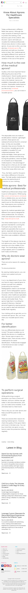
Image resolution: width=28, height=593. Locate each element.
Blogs (3, 556)
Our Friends (5, 555)
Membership (5, 558)
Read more (5, 473)
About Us (4, 549)
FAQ (17, 552)
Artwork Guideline (20, 549)
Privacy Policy (5, 553)
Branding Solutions (21, 553)
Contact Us (5, 550)
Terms (3, 552)
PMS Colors (19, 550)
